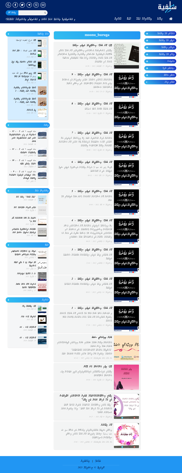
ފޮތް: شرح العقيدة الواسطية (26, 40)
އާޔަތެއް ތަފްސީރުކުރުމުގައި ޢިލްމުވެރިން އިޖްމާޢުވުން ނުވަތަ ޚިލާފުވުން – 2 (25, 89)
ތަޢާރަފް (98, 461)
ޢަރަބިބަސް (170, 61)
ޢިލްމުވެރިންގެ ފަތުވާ (144, 19)
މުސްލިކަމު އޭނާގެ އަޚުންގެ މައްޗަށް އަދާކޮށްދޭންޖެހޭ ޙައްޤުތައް (26, 286)
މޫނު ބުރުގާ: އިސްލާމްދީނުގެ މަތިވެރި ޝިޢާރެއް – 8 (92, 104)
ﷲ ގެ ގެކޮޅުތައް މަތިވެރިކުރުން (26, 273)
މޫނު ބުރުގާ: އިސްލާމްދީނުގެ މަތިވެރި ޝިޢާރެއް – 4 (92, 221)
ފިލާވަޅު (159, 19)
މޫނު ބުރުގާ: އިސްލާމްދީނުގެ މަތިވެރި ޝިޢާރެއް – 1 (92, 308)
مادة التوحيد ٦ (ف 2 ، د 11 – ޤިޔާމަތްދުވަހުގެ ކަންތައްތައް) (23, 151)
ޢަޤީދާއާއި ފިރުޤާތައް (167, 47)
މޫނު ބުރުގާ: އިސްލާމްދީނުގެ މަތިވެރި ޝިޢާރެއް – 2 (92, 279)
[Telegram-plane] (29, 5)
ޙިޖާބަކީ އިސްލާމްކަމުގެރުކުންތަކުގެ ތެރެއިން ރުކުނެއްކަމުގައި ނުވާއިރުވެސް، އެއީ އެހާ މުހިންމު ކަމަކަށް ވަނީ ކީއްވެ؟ (85, 398)
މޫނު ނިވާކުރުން (106, 425)
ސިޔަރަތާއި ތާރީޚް (168, 68)
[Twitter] (22, 5)
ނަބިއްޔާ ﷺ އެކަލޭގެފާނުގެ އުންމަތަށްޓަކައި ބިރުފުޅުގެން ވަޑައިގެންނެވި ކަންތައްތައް (23, 253)
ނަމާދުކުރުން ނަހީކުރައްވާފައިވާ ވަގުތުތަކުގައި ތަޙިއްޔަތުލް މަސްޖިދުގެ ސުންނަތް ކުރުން (24, 231)
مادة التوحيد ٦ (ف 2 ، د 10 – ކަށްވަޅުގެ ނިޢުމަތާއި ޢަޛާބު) (23, 162)
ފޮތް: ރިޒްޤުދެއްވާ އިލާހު (29, 306)
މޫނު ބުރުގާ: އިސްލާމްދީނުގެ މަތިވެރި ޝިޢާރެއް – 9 (92, 75)
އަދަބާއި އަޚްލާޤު (169, 75)
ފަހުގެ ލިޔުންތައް (42, 34)
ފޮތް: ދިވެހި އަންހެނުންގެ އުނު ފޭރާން (98, 367)
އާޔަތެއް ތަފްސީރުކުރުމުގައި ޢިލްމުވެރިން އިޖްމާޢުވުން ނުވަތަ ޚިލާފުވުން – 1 (25, 100)
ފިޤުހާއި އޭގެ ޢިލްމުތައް (166, 54)
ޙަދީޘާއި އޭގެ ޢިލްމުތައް (166, 40)
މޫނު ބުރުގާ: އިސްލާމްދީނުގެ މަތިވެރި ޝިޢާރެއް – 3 (92, 250)
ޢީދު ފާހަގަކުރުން (31, 110)
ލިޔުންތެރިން (85, 461)
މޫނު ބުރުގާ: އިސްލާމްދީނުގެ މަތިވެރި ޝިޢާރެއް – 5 (92, 191)
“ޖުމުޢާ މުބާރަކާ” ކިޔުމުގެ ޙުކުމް (26, 197)
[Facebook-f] (15, 5)
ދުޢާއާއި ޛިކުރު (169, 82)
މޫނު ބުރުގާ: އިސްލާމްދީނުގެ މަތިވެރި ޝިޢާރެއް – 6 (92, 162)
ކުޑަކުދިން (118, 19)
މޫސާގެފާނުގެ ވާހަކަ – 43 (28, 337)
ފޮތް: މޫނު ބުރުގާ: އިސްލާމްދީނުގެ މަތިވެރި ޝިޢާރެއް (92, 45)
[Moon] (8, 5)
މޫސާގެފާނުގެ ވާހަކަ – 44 (28, 327)
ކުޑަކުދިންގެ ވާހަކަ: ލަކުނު (28, 316)
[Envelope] (43, 5)
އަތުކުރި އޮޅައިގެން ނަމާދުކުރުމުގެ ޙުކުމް (25, 207)
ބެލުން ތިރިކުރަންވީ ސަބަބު (102, 337)
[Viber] (36, 5)
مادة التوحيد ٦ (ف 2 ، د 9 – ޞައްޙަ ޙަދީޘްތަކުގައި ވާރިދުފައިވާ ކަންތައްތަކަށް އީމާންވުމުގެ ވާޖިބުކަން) (22, 175)
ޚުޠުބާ (129, 19)
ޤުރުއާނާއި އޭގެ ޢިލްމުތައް (165, 33)
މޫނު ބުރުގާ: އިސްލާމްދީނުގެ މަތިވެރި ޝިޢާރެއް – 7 (92, 133)
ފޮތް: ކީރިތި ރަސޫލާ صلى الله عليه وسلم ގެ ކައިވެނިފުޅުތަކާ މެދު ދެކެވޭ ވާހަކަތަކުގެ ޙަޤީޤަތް (24, 76)
